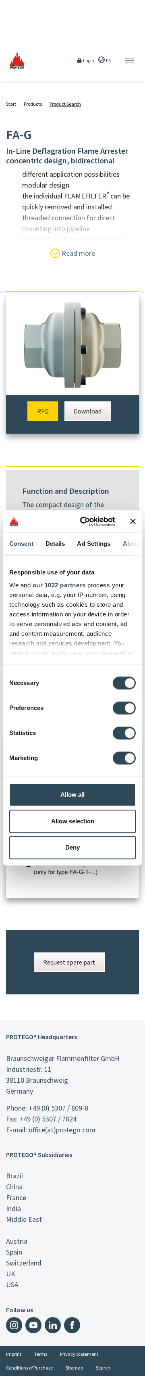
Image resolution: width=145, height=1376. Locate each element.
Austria (16, 1241)
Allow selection (72, 821)
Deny (72, 847)
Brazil (14, 1175)
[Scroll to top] (134, 1365)
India (13, 1208)
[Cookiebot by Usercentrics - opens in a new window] (85, 521)
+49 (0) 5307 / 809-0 (58, 1108)
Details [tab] (55, 543)
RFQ (43, 411)
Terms (40, 1354)
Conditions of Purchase (29, 1368)
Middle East (24, 1219)
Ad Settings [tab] (93, 543)
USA (12, 1284)
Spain (14, 1252)
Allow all (72, 794)
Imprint (13, 1354)
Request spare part (69, 962)
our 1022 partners (59, 585)
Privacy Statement (79, 1354)
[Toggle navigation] (129, 60)
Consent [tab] (21, 543)
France (16, 1197)
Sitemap (74, 1368)
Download (88, 411)
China (14, 1186)
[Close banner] (133, 521)
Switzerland (23, 1262)
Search (103, 1368)
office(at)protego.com (62, 1129)
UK (10, 1273)
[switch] (124, 708)
